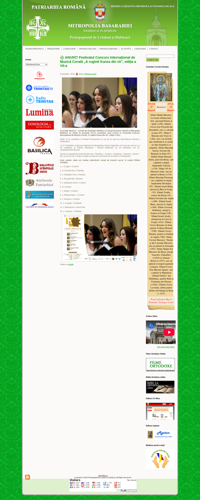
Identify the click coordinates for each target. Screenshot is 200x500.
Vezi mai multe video (166, 347)
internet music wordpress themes (95, 497)
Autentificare (103, 476)
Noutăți (70, 264)
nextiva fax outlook (127, 497)
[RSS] (27, 477)
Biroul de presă (90, 74)
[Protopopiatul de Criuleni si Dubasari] (100, 23)
